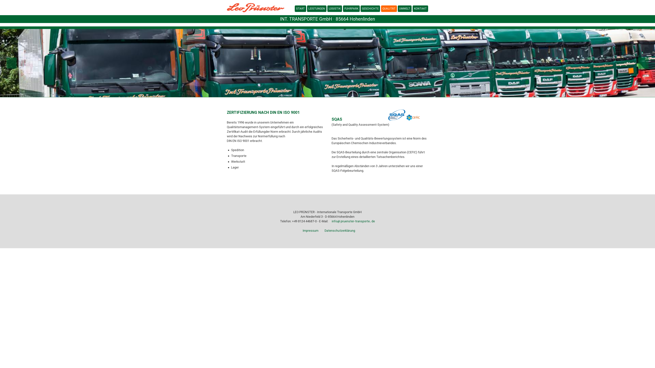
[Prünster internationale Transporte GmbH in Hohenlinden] (420, 8)
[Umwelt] (405, 8)
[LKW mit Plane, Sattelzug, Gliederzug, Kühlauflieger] (351, 8)
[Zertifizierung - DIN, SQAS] (389, 8)
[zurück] (82, 63)
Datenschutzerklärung (340, 230)
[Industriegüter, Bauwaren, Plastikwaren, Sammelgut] (316, 8)
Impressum (310, 230)
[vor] (573, 63)
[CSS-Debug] (653, 366)
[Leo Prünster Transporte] (370, 8)
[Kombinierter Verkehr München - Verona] (334, 8)
